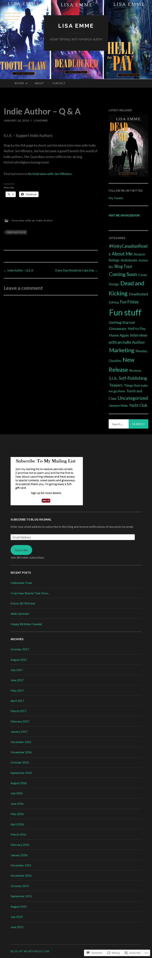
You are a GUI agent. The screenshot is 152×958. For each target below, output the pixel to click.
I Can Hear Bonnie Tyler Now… (30, 593)
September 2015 (21, 896)
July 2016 (17, 793)
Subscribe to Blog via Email (31, 519)
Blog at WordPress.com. (30, 951)
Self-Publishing (133, 378)
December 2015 (21, 865)
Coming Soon (123, 274)
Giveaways (117, 328)
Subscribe (21, 550)
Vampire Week (118, 405)
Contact (58, 83)
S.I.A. (113, 378)
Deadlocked (138, 294)
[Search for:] (128, 424)
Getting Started (122, 322)
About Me (122, 253)
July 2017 (17, 670)
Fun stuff (125, 312)
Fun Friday (129, 301)
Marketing (121, 350)
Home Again (119, 335)
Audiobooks (129, 260)
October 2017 (20, 649)
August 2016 (19, 783)
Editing (114, 302)
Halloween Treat (21, 582)
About (39, 83)
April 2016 (17, 824)
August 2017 (19, 659)
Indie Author (16, 232)
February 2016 (20, 844)
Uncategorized (133, 398)
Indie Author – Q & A (18, 270)
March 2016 (18, 834)
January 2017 (19, 731)
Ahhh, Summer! (20, 613)
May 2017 (17, 690)
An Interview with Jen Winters (50, 174)
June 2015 (17, 927)
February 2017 (20, 721)
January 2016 (19, 855)
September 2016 (21, 772)
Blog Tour (123, 266)
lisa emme (76, 25)
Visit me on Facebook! (124, 215)
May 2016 (17, 814)
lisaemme (41, 120)
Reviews (135, 370)
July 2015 (17, 916)
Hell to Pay (137, 328)
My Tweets (116, 198)
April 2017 (17, 700)
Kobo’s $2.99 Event (23, 603)
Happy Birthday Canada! (26, 624)
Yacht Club (138, 405)
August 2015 (19, 906)
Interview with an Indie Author (32, 220)
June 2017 (17, 680)
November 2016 (21, 752)
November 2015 (21, 875)
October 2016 (20, 762)
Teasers (116, 385)
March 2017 (18, 711)
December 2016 (21, 742)
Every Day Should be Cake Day (76, 270)
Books (19, 83)
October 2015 (20, 886)
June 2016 (17, 803)
